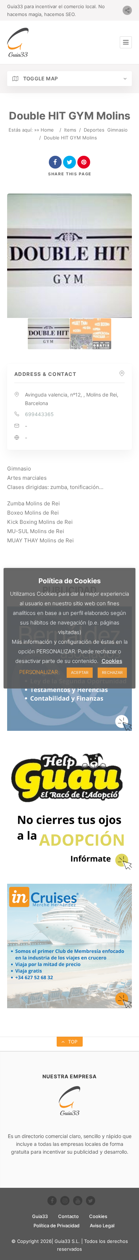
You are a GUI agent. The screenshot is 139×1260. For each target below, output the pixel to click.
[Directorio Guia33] (18, 42)
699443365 (39, 414)
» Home (45, 130)
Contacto (68, 1216)
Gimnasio (117, 130)
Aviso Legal (102, 1225)
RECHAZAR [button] (112, 672)
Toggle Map (40, 78)
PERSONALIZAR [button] (38, 672)
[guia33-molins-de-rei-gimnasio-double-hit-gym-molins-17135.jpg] (48, 333)
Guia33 (40, 1216)
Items (70, 130)
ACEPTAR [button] (79, 672)
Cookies (98, 1216)
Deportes (94, 130)
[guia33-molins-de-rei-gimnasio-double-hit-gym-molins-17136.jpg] (90, 333)
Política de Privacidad (56, 1225)
